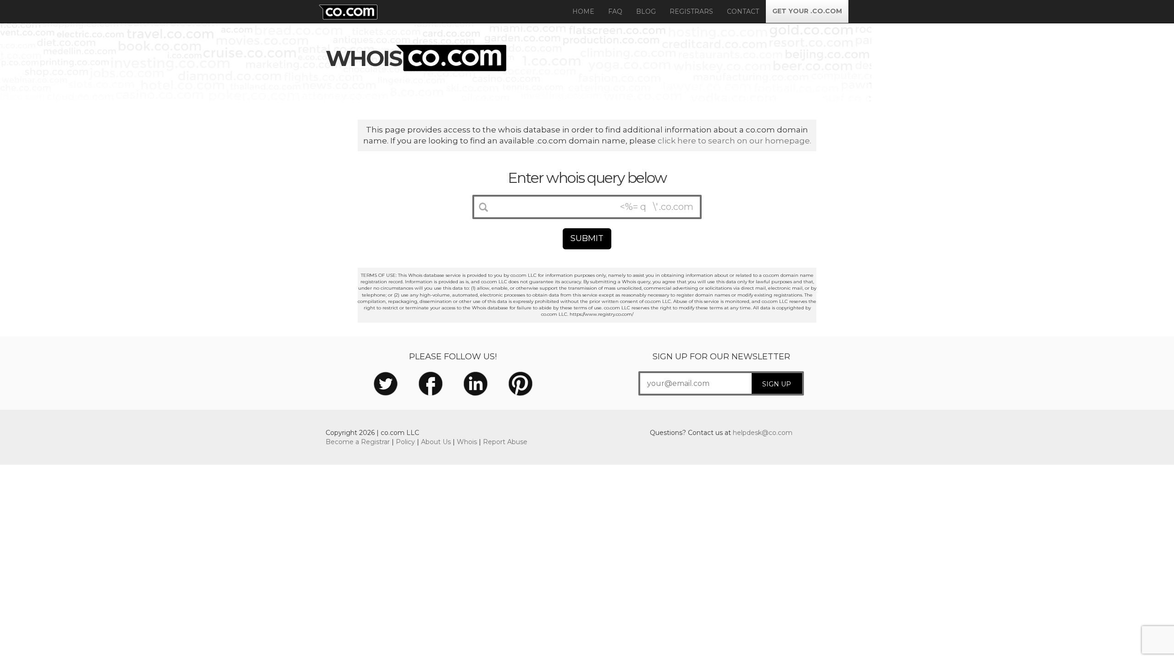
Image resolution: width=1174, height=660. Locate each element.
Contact (743, 11)
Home (583, 11)
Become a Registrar (358, 442)
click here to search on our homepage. (734, 140)
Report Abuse (505, 442)
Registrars (691, 11)
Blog (646, 11)
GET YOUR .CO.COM (807, 11)
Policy (405, 442)
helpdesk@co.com (762, 433)
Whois (467, 442)
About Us (436, 442)
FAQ (615, 11)
